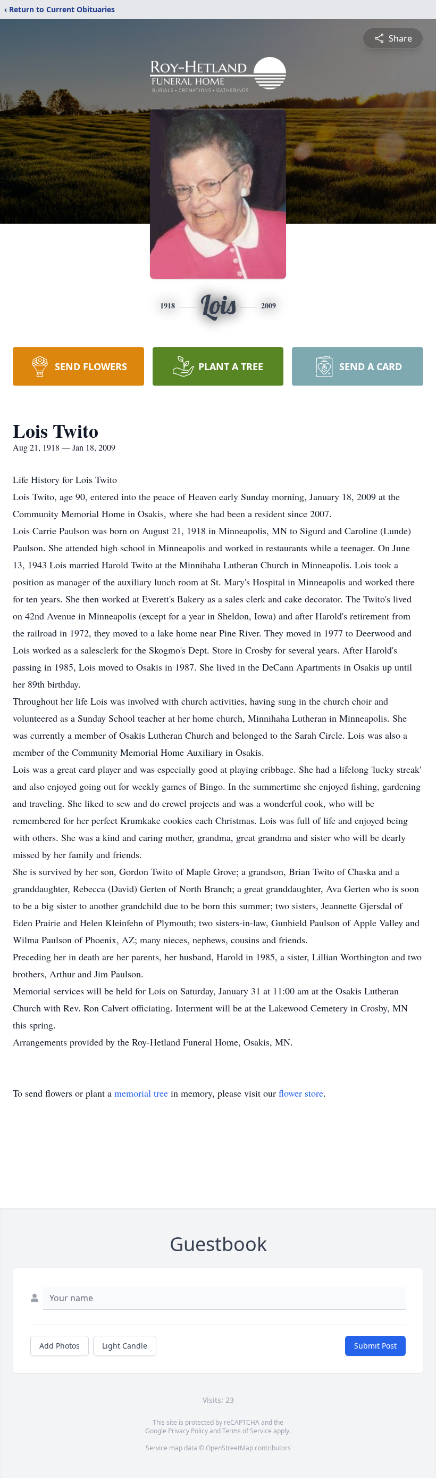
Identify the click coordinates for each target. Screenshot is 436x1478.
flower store (301, 1093)
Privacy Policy (188, 1430)
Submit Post (375, 1346)
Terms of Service (247, 1430)
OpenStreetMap (229, 1447)
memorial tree (141, 1093)
